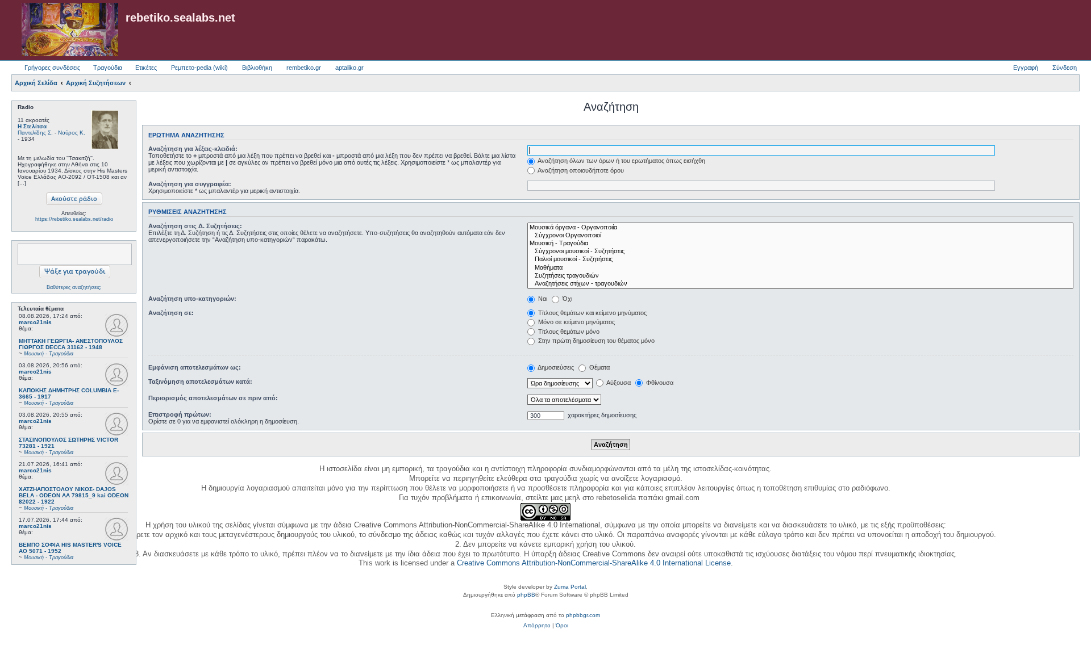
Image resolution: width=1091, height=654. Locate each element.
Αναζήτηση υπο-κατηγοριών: (192, 298)
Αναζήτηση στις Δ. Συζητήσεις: (195, 226)
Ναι (541, 298)
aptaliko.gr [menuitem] (349, 67)
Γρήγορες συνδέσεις (52, 67)
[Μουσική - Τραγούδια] (800, 244)
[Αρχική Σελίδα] (70, 30)
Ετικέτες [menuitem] (146, 67)
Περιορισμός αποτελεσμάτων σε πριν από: (213, 398)
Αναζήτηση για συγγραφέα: (189, 184)
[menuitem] (537, 626)
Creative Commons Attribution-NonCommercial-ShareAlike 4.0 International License (594, 563)
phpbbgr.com (583, 615)
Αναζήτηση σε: (171, 312)
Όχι (566, 298)
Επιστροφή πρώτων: (179, 414)
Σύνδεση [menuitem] (1064, 67)
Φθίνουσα (658, 382)
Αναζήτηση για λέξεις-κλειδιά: (193, 148)
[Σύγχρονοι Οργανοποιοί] (800, 236)
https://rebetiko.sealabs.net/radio (74, 219)
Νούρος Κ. (71, 132)
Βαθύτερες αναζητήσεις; (74, 287)
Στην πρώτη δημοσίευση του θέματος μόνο (595, 340)
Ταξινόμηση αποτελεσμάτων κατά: (200, 381)
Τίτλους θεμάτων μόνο (567, 331)
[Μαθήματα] (800, 268)
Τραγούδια (107, 67)
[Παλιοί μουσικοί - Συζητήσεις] (800, 259)
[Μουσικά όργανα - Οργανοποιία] (800, 228)
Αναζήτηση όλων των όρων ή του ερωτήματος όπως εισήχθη (620, 160)
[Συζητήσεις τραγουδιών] (800, 276)
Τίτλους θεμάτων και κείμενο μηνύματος (591, 312)
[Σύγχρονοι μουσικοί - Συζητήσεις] (800, 251)
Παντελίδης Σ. (35, 132)
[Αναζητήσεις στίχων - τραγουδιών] (800, 284)
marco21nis (35, 322)
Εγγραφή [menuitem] (1025, 67)
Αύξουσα (618, 382)
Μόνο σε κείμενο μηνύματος (575, 321)
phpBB (526, 595)
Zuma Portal (570, 587)
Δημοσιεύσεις (555, 367)
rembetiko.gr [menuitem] (303, 67)
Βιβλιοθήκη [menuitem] (257, 67)
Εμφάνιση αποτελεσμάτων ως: (194, 367)
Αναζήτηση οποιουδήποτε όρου (580, 170)
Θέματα (599, 367)
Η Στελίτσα (32, 126)
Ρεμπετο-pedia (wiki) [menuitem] (199, 67)
